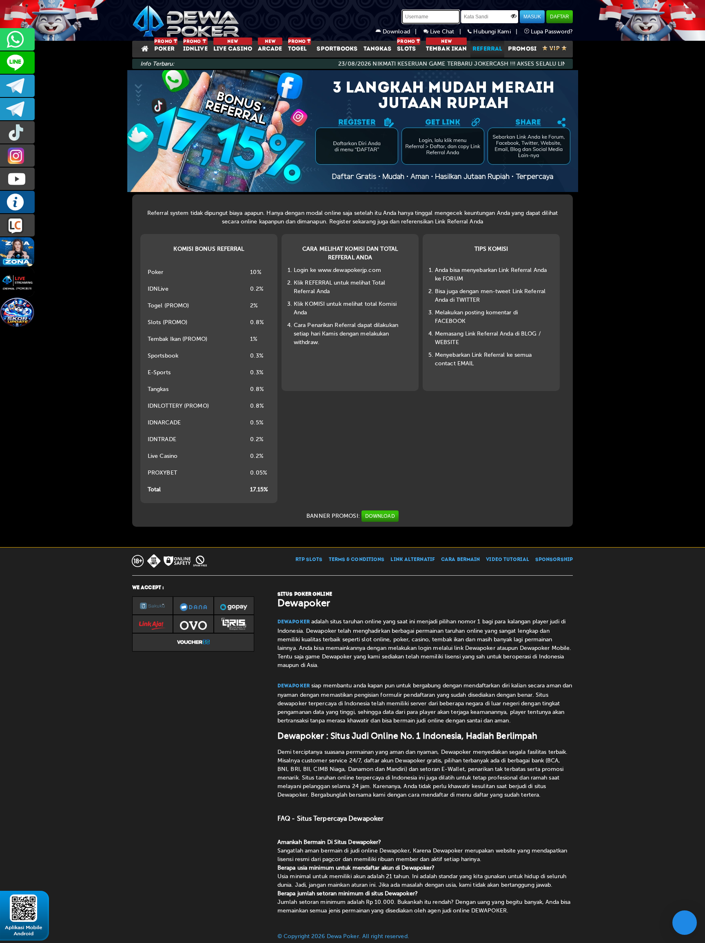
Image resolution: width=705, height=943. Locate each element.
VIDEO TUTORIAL (507, 559)
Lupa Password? (551, 32)
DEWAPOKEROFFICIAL (17, 179)
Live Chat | (448, 32)
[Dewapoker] (187, 20)
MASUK (532, 17)
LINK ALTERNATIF (412, 559)
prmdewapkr (17, 132)
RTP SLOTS (309, 559)
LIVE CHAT (17, 225)
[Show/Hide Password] (514, 16)
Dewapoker (293, 622)
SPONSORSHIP (554, 559)
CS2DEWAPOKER (17, 62)
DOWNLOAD (380, 516)
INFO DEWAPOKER (17, 202)
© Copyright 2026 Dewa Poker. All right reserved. (343, 936)
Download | (402, 32)
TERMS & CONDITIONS (357, 559)
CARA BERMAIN (460, 559)
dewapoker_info (17, 109)
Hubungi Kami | (498, 32)
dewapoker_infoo (17, 86)
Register (340, 222)
